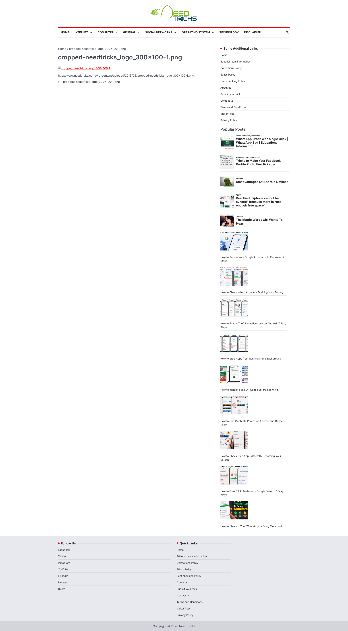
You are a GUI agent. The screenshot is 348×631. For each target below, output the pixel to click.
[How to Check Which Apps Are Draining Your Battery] (234, 277)
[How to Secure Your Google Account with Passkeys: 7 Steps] (234, 241)
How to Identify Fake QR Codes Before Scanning (249, 389)
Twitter (62, 556)
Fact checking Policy (232, 81)
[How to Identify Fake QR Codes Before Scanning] (234, 374)
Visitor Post (227, 113)
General (129, 32)
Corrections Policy (231, 68)
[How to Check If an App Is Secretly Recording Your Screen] (234, 440)
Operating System (196, 32)
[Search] (287, 32)
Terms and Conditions (233, 107)
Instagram (64, 562)
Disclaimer (252, 32)
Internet (81, 32)
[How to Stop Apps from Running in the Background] (234, 343)
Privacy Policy (228, 120)
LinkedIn (63, 575)
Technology (229, 32)
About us (225, 87)
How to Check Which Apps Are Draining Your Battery (251, 292)
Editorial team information (235, 61)
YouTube (63, 569)
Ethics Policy (227, 74)
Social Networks (158, 32)
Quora (61, 588)
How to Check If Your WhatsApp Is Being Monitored (251, 526)
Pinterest (63, 582)
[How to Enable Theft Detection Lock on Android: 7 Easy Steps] (234, 308)
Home (65, 32)
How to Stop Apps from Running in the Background (250, 358)
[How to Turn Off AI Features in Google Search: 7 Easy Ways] (234, 475)
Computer (105, 32)
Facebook (64, 549)
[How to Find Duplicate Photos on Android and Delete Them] (234, 405)
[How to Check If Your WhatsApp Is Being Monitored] (234, 510)
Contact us (226, 100)
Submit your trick (230, 94)
